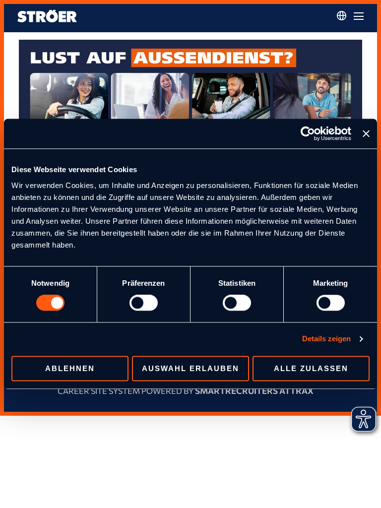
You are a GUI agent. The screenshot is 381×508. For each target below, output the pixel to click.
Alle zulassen (311, 369)
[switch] (143, 303)
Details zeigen (326, 339)
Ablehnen (70, 369)
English (341, 34)
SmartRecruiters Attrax (254, 390)
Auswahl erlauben (190, 369)
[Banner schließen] (366, 133)
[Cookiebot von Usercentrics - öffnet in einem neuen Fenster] (307, 133)
